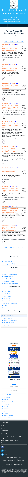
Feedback (3, 425)
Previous (11, 41)
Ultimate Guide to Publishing (11, 283)
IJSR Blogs (6, 305)
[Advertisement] (14, 334)
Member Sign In (8, 261)
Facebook (6, 447)
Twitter (5, 454)
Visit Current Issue (9, 315)
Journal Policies (8, 300)
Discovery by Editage (9, 401)
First (6, 41)
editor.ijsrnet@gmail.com (11, 440)
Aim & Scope (7, 298)
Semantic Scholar (8, 415)
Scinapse (6, 413)
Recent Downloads (8, 325)
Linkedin (6, 450)
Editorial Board (7, 296)
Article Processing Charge (10, 274)
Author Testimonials (9, 294)
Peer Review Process (9, 278)
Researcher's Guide (9, 281)
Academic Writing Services (10, 303)
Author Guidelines (8, 276)
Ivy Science (6, 404)
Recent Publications (9, 322)
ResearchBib (7, 418)
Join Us (3, 428)
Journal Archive (8, 318)
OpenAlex (6, 408)
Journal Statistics (8, 291)
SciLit (5, 411)
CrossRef (6, 399)
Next (17, 41)
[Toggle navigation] (4, 25)
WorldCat (6, 406)
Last (22, 41)
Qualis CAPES (7, 394)
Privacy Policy (4, 430)
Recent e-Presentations (10, 307)
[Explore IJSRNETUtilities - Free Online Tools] (14, 362)
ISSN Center (7, 397)
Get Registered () (9, 264)
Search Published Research (11, 320)
